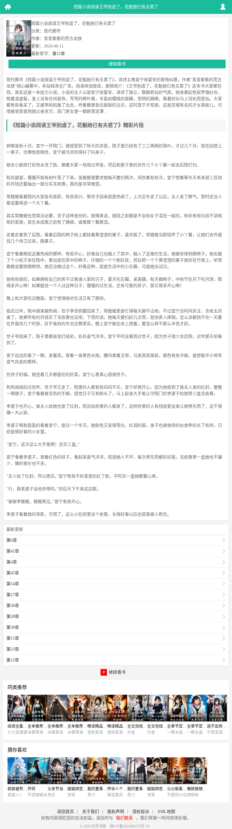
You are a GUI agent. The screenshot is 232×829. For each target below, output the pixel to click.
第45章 (12, 573)
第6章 (11, 540)
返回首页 (65, 811)
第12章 (58, 53)
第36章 (12, 605)
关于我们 (90, 811)
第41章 (12, 551)
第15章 (12, 638)
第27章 (12, 594)
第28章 (12, 616)
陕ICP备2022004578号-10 (130, 826)
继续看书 (117, 64)
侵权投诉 (140, 811)
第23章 (12, 649)
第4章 (11, 562)
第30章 (12, 627)
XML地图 (166, 811)
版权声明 (115, 811)
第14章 (12, 584)
